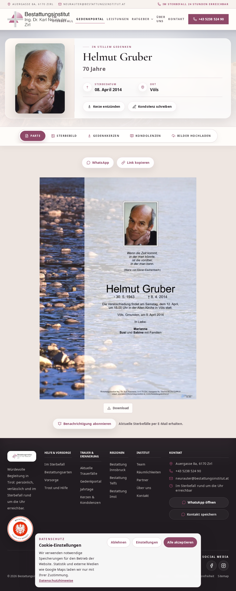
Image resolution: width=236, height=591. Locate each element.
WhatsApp (100, 162)
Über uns (161, 19)
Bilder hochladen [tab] (194, 136)
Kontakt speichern (201, 514)
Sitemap (223, 576)
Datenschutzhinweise (56, 580)
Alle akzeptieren (180, 542)
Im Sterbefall (63, 19)
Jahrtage (87, 489)
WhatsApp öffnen (208, 503)
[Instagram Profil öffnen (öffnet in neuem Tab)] (223, 566)
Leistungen (118, 19)
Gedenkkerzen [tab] (106, 136)
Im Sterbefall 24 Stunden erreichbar (196, 4)
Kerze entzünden (106, 106)
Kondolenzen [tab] (148, 136)
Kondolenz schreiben (155, 106)
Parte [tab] (35, 136)
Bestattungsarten (58, 472)
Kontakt (176, 19)
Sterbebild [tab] (67, 136)
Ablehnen (118, 542)
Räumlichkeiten (149, 472)
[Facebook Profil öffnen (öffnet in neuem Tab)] (211, 566)
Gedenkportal (90, 19)
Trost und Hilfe (56, 488)
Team (141, 464)
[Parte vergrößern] (118, 288)
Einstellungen (147, 542)
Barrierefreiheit (204, 576)
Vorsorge (51, 480)
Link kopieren (138, 162)
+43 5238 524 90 (211, 19)
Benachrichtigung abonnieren (87, 423)
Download (118, 409)
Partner (142, 480)
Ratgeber (140, 19)
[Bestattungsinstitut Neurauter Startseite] (27, 19)
